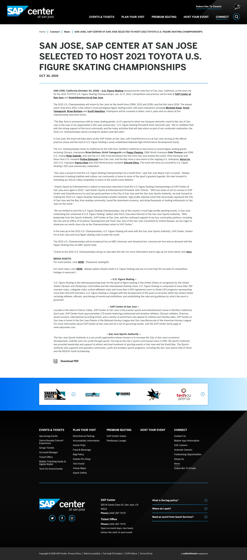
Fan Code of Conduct (112, 553)
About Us (179, 459)
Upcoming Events (48, 436)
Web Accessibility (92, 553)
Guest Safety (80, 472)
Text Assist (78, 463)
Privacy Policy (74, 553)
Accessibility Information (86, 440)
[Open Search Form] (236, 17)
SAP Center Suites (116, 436)
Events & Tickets (101, 17)
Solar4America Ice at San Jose (86, 97)
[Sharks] (236, 6)
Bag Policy (78, 454)
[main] (123, 201)
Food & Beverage (82, 449)
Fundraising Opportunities (188, 454)
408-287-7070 (118, 513)
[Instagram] (72, 518)
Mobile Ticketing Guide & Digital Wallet (52, 463)
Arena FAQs (79, 445)
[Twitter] (52, 518)
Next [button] (203, 394)
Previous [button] (73, 394)
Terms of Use (146, 553)
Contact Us (180, 436)
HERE (81, 262)
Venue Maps (79, 468)
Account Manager (48, 452)
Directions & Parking (83, 436)
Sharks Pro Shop (82, 459)
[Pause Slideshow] (204, 387)
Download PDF (70, 361)
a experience (194, 553)
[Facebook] (62, 518)
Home (42, 31)
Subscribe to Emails (209, 6)
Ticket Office (46, 457)
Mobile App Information (186, 440)
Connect (222, 17)
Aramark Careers (183, 449)
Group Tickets (46, 447)
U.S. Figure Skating (113, 90)
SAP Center (30, 12)
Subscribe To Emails (185, 468)
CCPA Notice (131, 553)
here (189, 251)
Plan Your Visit (133, 17)
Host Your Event (196, 17)
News (67, 31)
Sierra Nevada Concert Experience (51, 442)
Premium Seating (164, 17)
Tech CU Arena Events (51, 468)
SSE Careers (181, 445)
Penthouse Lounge (116, 440)
